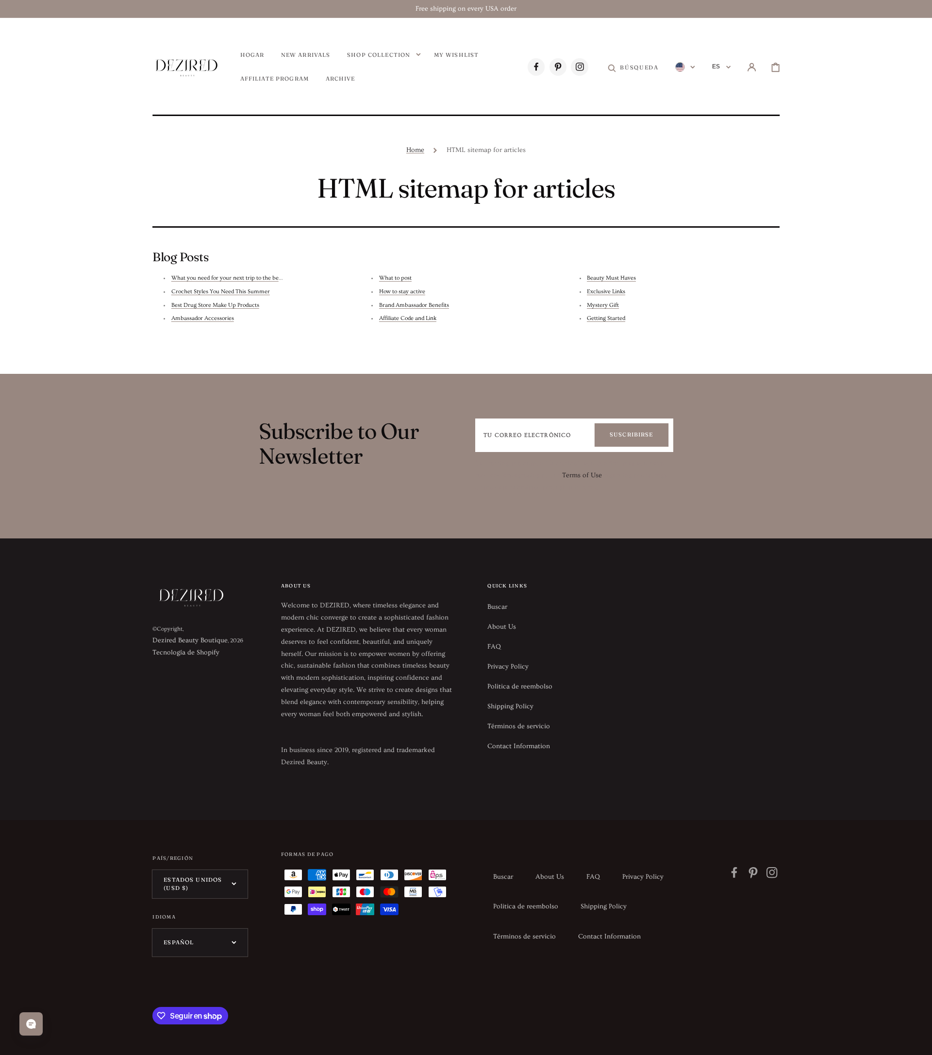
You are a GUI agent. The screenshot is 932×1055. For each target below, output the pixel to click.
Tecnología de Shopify (185, 652)
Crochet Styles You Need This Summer (220, 291)
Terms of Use (582, 475)
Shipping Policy (510, 706)
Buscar (497, 607)
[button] (633, 67)
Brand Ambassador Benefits (414, 305)
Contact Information (518, 746)
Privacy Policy (508, 666)
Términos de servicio (518, 726)
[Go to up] (918, 1041)
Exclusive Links (606, 291)
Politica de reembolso (519, 686)
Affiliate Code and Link (407, 318)
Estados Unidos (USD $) (193, 883)
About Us (501, 627)
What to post (395, 278)
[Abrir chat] (31, 1024)
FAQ (494, 647)
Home (415, 150)
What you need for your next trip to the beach (229, 278)
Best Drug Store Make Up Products (215, 305)
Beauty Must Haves (611, 278)
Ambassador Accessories (202, 318)
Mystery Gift (603, 305)
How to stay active (402, 291)
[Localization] (685, 67)
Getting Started (606, 318)
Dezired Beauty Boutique (190, 640)
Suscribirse (631, 434)
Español (179, 942)
